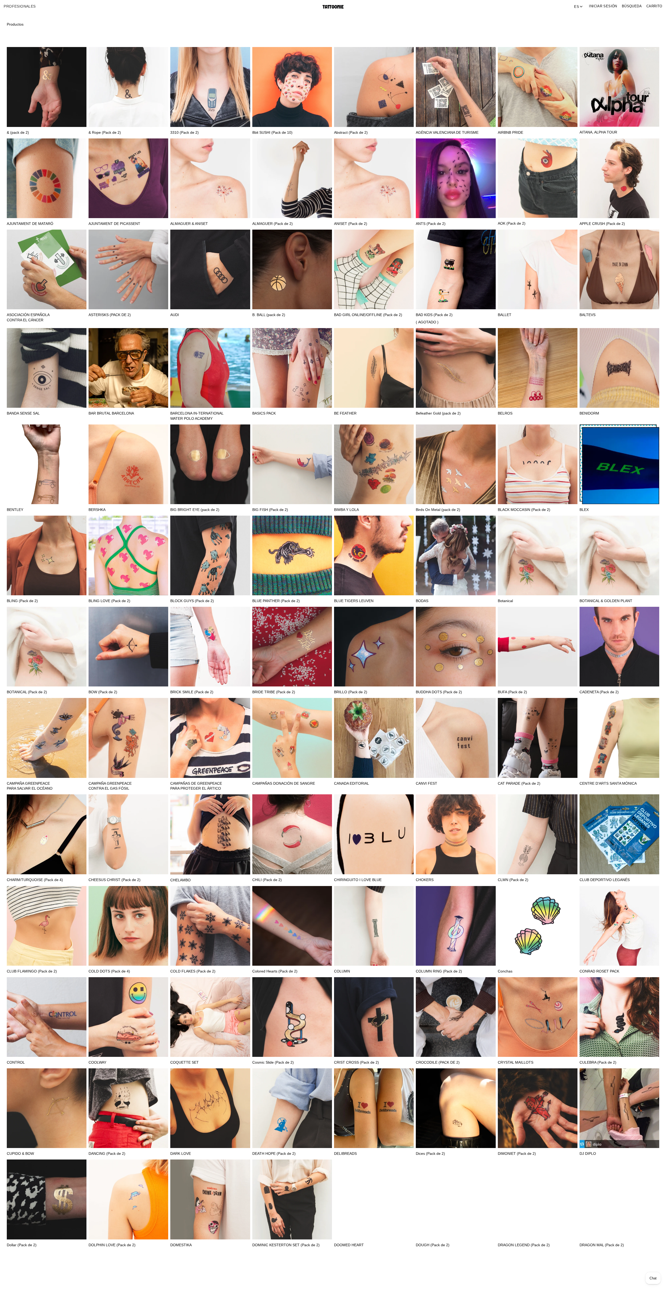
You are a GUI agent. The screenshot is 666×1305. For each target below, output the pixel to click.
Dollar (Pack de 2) (22, 1245)
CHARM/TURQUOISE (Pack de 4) (35, 880)
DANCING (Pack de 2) (107, 1154)
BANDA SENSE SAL (23, 413)
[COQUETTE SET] (210, 1017)
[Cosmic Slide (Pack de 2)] (292, 1017)
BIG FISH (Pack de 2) (270, 510)
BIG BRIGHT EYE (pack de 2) (194, 510)
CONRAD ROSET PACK (599, 971)
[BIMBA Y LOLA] (374, 464)
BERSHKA (97, 510)
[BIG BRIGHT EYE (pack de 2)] (210, 464)
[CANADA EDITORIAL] (374, 738)
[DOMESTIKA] (210, 1199)
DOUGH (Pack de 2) (432, 1245)
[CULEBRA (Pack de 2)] (619, 1017)
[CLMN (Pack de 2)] (537, 834)
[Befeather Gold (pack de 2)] (455, 368)
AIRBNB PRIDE (510, 133)
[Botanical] (537, 555)
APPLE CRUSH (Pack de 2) (602, 224)
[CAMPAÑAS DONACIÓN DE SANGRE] (292, 738)
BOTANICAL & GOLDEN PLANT (606, 601)
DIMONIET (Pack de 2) (517, 1154)
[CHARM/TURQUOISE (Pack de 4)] (46, 834)
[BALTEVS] (619, 269)
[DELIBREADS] (374, 1108)
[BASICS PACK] (292, 368)
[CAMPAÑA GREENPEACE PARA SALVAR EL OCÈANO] (46, 738)
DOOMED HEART (349, 1245)
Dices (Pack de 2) (430, 1154)
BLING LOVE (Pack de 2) (109, 601)
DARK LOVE (180, 1154)
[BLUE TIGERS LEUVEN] (374, 555)
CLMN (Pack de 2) (513, 880)
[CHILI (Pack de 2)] (292, 834)
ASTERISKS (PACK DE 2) (110, 315)
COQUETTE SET (184, 1062)
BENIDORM (589, 413)
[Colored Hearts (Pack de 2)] (292, 926)
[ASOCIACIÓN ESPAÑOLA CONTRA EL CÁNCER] (46, 269)
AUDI (174, 315)
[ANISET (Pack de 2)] (374, 178)
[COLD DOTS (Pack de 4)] (128, 926)
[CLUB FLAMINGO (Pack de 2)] (46, 926)
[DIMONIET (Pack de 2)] (537, 1108)
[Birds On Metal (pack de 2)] (455, 464)
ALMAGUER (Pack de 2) (272, 224)
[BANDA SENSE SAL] (46, 368)
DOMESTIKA (181, 1245)
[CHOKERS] (455, 834)
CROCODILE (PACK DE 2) (438, 1062)
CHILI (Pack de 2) (267, 880)
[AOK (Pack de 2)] (537, 178)
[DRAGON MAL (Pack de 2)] (619, 1199)
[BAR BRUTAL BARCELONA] (128, 368)
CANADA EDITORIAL (351, 783)
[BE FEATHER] (374, 368)
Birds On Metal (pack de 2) (438, 510)
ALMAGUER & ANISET (189, 224)
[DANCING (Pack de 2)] (128, 1108)
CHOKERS (425, 880)
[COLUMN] (374, 926)
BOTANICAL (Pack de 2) (27, 692)
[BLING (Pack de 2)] (46, 555)
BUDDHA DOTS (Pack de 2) (439, 692)
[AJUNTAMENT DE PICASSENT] (128, 178)
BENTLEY (15, 510)
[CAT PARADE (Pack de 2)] (537, 738)
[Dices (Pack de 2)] (455, 1108)
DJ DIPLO (588, 1154)
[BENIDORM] (619, 368)
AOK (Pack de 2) (511, 223)
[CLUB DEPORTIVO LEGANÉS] (619, 834)
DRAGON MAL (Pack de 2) (602, 1245)
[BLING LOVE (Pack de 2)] (128, 555)
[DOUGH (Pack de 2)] (455, 1199)
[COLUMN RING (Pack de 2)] (455, 926)
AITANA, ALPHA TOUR (598, 132)
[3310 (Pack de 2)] (210, 87)
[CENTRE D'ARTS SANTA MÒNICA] (619, 738)
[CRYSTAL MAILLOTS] (537, 1017)
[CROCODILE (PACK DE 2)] (455, 1017)
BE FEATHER (345, 413)
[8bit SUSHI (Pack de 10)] (292, 87)
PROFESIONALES (20, 6)
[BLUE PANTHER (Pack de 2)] (292, 555)
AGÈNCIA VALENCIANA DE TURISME (447, 133)
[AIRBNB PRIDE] (537, 87)
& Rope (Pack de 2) (105, 133)
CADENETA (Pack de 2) (599, 692)
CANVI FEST (426, 783)
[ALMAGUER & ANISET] (210, 178)
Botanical (505, 601)
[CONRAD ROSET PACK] (619, 926)
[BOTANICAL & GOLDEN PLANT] (619, 555)
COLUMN (342, 971)
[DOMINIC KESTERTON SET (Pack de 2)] (292, 1199)
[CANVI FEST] (455, 738)
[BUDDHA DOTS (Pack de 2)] (455, 646)
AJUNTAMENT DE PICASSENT (114, 224)
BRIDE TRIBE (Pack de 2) (273, 692)
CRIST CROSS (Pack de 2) (356, 1062)
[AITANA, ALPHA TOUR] (619, 87)
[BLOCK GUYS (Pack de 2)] (210, 555)
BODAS (422, 601)
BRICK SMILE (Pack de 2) (191, 692)
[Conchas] (537, 926)
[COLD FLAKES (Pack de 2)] (210, 926)
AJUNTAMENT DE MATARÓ (30, 224)
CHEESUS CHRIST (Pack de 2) (115, 880)
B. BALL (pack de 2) (268, 315)
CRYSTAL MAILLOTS (515, 1062)
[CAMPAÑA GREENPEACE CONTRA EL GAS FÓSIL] (128, 738)
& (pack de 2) (18, 133)
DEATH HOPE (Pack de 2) (274, 1154)
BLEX (584, 510)
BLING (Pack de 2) (22, 601)
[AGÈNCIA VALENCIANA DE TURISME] (455, 87)
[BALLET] (537, 269)
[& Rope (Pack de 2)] (128, 87)
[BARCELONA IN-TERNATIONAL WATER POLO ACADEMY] (210, 368)
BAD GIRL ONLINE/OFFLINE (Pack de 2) (368, 315)
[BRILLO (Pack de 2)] (374, 646)
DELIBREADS (345, 1154)
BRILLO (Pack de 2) (350, 692)
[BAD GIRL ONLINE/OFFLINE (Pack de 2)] (374, 269)
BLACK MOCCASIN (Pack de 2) (524, 510)
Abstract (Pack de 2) (351, 133)
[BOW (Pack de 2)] (128, 646)
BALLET (504, 315)
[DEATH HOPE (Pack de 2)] (292, 1108)
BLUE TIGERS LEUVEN (353, 601)
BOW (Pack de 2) (103, 692)
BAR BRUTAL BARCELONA (111, 413)
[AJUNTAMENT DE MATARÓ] (46, 178)
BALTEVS (587, 315)
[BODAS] (455, 555)
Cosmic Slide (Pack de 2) (273, 1062)
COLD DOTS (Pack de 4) (109, 971)
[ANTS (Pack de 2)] (455, 178)
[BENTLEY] (46, 464)
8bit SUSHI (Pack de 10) (272, 133)
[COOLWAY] (128, 1017)
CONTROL (16, 1062)
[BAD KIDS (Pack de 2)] (455, 269)
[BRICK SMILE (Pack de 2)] (210, 646)
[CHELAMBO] (210, 834)
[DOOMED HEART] (374, 1199)
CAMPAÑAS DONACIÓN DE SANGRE (283, 783)
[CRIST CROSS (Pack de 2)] (374, 1017)
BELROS (505, 413)
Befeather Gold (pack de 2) (438, 413)
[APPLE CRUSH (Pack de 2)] (619, 178)
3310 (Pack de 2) (184, 133)
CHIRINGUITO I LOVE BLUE (358, 880)
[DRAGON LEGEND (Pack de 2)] (537, 1199)
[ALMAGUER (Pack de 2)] (292, 178)
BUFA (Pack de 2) (512, 692)
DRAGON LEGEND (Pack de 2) (524, 1245)
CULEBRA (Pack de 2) (598, 1062)
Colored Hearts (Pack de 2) (274, 971)
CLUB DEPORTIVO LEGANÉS (605, 880)
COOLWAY (97, 1062)
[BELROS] (537, 368)
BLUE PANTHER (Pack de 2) (276, 601)
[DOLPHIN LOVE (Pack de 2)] (128, 1199)
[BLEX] (619, 464)
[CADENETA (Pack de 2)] (619, 646)
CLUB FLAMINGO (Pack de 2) (32, 971)
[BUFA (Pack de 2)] (537, 646)
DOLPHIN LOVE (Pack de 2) (112, 1245)
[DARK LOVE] (210, 1108)
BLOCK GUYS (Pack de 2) (192, 601)
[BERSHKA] (128, 464)
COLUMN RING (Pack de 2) (439, 971)
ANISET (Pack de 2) (350, 224)
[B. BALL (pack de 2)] (292, 269)
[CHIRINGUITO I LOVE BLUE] (374, 834)
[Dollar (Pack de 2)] (46, 1199)
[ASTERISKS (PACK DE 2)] (128, 269)
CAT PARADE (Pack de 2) (519, 783)
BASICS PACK (264, 413)
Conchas (505, 971)
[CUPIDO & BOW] (46, 1108)
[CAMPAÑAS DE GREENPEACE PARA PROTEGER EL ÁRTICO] (210, 738)
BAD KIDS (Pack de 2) (434, 315)
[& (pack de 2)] (46, 87)
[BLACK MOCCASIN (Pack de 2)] (537, 464)
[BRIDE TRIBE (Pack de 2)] (292, 646)
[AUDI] (210, 269)
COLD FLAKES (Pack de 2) (192, 971)
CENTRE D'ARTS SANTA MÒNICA (608, 783)
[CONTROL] (46, 1017)
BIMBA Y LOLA (346, 510)
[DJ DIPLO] (619, 1108)
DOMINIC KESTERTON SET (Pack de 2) (286, 1245)
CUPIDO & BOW (20, 1154)
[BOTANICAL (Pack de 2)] (46, 646)
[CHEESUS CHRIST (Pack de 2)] (128, 834)
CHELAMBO (180, 880)
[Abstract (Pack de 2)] (374, 87)
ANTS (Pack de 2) (431, 224)
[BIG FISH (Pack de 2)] (292, 464)
